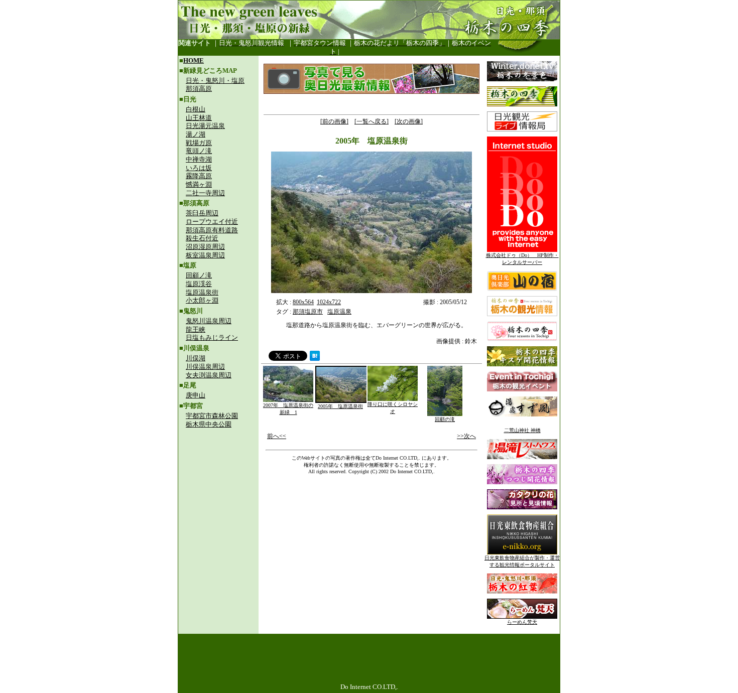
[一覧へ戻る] (371, 121)
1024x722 (329, 302)
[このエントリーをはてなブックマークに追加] (315, 358)
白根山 (195, 109)
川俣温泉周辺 (205, 366)
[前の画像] (334, 121)
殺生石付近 (202, 238)
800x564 (303, 302)
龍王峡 (195, 329)
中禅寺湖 (199, 159)
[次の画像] (409, 121)
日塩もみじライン (212, 337)
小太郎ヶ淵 (202, 300)
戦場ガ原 (199, 143)
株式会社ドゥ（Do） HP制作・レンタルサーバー (522, 258)
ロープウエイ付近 (212, 221)
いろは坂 (199, 168)
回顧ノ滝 (199, 275)
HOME (193, 60)
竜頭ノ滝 (199, 151)
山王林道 (199, 117)
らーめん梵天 (522, 622)
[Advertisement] (218, 500)
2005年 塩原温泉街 (340, 406)
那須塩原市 (308, 311)
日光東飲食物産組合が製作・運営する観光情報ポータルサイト (522, 561)
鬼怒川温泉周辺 (208, 321)
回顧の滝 (445, 419)
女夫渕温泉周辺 (208, 375)
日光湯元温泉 (205, 125)
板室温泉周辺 (205, 255)
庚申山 (195, 395)
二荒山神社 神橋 (522, 430)
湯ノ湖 (195, 134)
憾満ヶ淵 (199, 184)
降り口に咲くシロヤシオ (392, 407)
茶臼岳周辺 (202, 213)
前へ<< (276, 436)
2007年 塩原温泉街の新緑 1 (288, 408)
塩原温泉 (339, 311)
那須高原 (199, 88)
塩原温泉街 (202, 292)
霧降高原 (199, 176)
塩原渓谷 (199, 284)
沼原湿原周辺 (205, 246)
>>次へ (466, 436)
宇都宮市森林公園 (212, 416)
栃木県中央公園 (208, 424)
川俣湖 (195, 358)
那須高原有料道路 (212, 230)
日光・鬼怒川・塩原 (215, 80)
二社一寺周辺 (205, 193)
